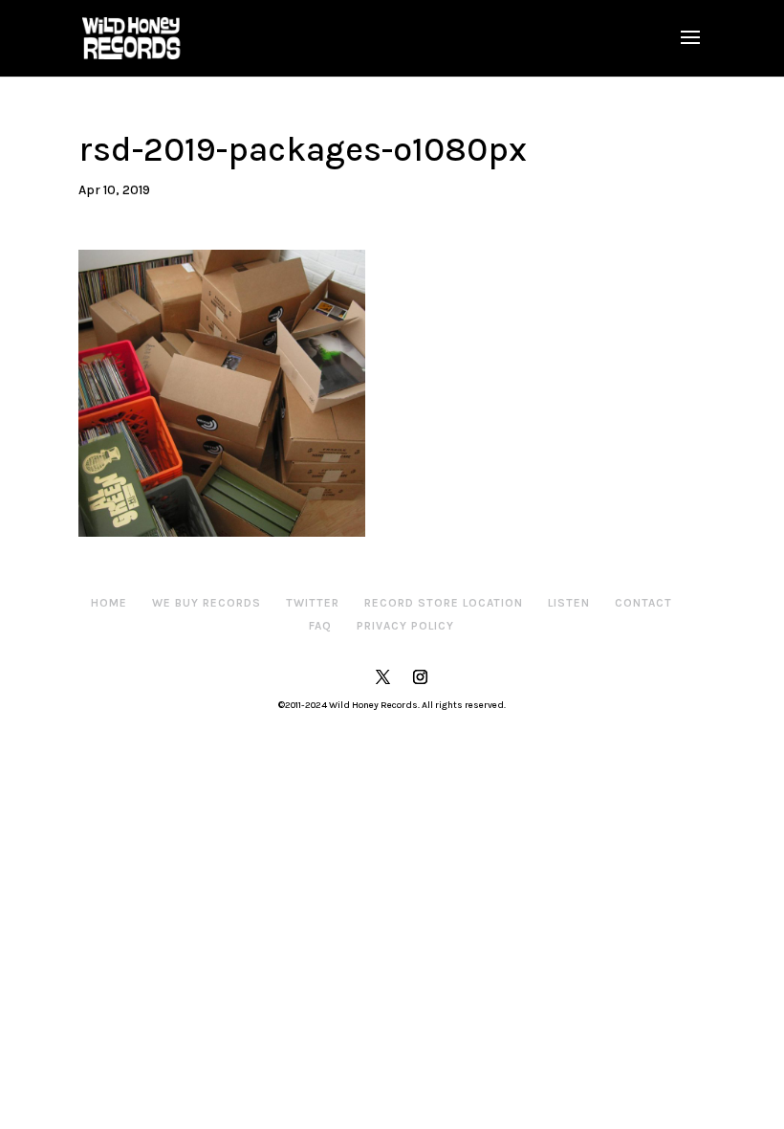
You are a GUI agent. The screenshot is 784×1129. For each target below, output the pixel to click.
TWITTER (312, 602)
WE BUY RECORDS (206, 602)
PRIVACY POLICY (405, 625)
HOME (109, 602)
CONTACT (643, 602)
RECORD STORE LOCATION (443, 602)
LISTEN (569, 602)
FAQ (320, 625)
